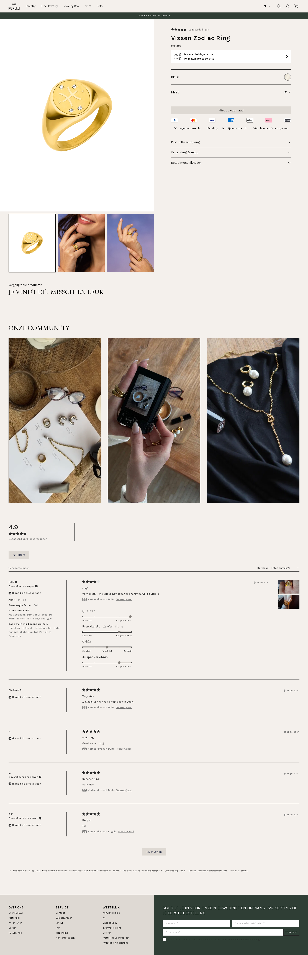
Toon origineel (124, 599)
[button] (190, 29)
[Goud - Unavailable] (287, 77)
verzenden (291, 932)
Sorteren (263, 568)
